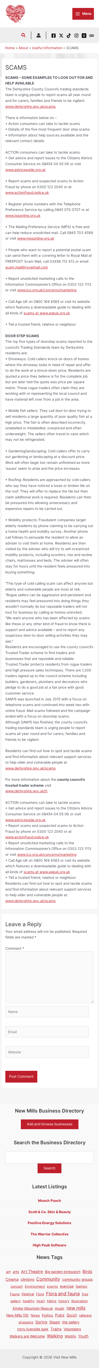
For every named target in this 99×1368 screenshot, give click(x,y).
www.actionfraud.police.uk (27, 192)
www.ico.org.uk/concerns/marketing (46, 290)
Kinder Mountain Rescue (33, 1308)
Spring (41, 1322)
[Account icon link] (38, 35)
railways (85, 1315)
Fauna (15, 1294)
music (59, 1308)
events (52, 1286)
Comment (14, 948)
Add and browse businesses (49, 1124)
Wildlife (70, 1336)
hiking (51, 1301)
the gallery (70, 1322)
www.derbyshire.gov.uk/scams (30, 106)
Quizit (72, 1315)
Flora (40, 1294)
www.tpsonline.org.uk (22, 215)
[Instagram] (76, 35)
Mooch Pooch (49, 1201)
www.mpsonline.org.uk (35, 238)
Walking (55, 1336)
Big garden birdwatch (62, 1272)
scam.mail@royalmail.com (26, 267)
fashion (81, 1286)
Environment (35, 1286)
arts (16, 1272)
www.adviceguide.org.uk (25, 170)
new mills (76, 1308)
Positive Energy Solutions (49, 1223)
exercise (67, 1286)
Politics (47, 1315)
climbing (27, 1279)
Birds (87, 1271)
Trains (56, 1329)
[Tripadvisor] (91, 35)
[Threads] (84, 35)
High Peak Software (49, 1245)
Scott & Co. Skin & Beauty (49, 1212)
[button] (23, 35)
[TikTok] (69, 35)
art (8, 1272)
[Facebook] (53, 35)
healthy (29, 1301)
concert (17, 1286)
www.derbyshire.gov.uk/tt (26, 791)
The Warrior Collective (49, 1234)
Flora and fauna (63, 1293)
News (35, 1315)
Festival (28, 1294)
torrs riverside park (32, 1329)
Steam (54, 1322)
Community (48, 1279)
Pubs (59, 1315)
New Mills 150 (17, 1315)
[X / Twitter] (61, 35)
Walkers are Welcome (27, 1336)
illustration (79, 1301)
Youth (83, 1336)
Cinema (12, 1279)
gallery (15, 1301)
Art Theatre (32, 1271)
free (85, 1294)
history (63, 1301)
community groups (77, 1279)
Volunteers (72, 1329)
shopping (26, 1322)
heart (41, 1301)
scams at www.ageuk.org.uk (47, 313)
